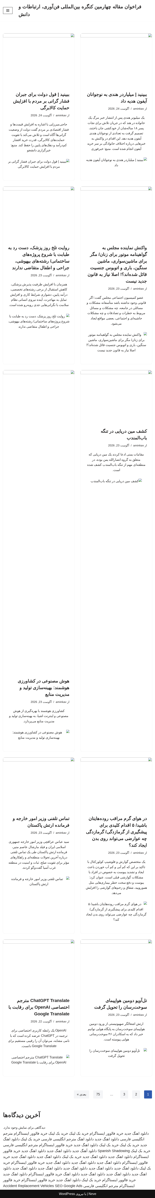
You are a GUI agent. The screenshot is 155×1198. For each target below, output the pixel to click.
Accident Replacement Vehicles (28, 1186)
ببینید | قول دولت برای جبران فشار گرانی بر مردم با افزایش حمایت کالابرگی (41, 101)
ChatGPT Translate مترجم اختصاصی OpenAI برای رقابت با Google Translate (38, 1007)
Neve (92, 1194)
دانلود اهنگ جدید (136, 1133)
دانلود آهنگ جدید (84, 1151)
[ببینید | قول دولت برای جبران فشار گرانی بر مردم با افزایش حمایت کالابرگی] (38, 60)
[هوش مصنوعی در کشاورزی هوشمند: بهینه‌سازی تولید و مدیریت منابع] (38, 522)
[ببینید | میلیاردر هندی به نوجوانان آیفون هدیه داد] (116, 60)
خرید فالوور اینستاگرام (106, 1133)
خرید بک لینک (79, 1133)
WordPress (67, 1194)
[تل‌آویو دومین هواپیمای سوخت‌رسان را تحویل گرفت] (116, 966)
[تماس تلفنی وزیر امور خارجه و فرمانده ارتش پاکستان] (38, 784)
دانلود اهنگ (85, 1139)
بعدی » (81, 1094)
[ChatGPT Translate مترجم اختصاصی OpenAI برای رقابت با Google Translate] (38, 966)
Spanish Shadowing (114, 1151)
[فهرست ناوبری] (8, 10)
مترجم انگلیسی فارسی (58, 1139)
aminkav (138, 108)
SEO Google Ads (68, 1186)
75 (98, 1094)
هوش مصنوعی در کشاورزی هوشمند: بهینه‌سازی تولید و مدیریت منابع (43, 687)
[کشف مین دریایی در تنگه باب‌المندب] (116, 397)
